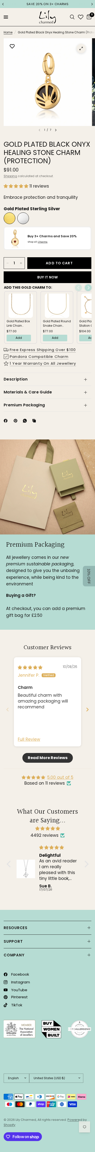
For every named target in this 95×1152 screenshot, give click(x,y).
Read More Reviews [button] (47, 758)
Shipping (10, 176)
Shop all (38, 241)
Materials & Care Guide (28, 392)
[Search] (72, 17)
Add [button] (19, 338)
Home (8, 32)
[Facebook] (7, 421)
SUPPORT (13, 941)
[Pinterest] (16, 421)
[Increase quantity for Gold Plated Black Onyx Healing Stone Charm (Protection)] (21, 263)
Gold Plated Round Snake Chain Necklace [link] (57, 323)
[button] (16, 186)
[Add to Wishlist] (12, 47)
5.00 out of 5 (60, 777)
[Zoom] (81, 48)
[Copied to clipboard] (35, 421)
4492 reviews (44, 835)
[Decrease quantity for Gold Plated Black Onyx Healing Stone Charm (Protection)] (7, 263)
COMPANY (14, 955)
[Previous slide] (7, 709)
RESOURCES (16, 927)
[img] (30, 667)
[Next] (56, 130)
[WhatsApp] (26, 421)
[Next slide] (87, 709)
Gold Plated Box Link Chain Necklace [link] (18, 323)
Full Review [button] (29, 739)
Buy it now (47, 277)
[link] (21, 306)
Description (16, 379)
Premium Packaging (24, 405)
